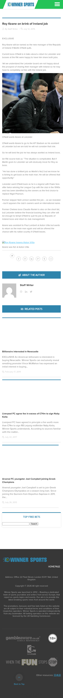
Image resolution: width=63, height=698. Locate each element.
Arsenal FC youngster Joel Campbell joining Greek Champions (29, 480)
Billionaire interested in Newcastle (20, 351)
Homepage (54, 566)
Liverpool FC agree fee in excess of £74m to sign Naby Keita (30, 415)
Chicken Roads (31, 696)
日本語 (57, 675)
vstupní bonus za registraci (31, 694)
